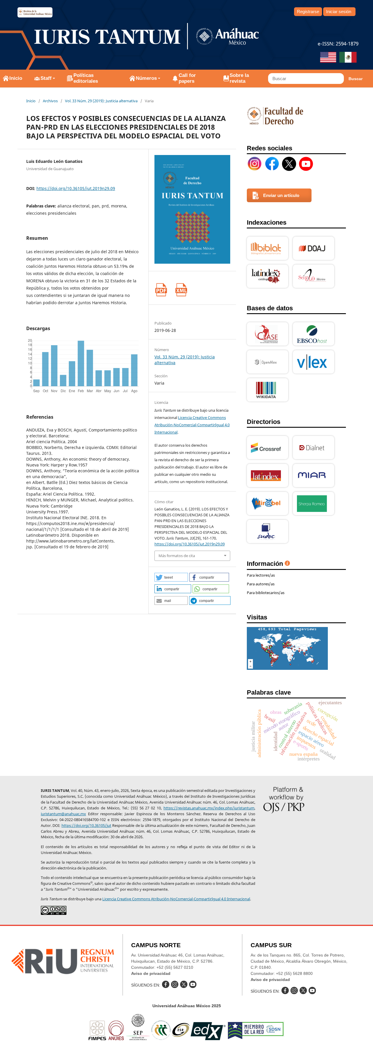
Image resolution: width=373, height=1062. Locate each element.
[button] (171, 577)
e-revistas (34, 12)
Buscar (356, 78)
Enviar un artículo (281, 195)
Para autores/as (261, 584)
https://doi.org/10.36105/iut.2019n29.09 (75, 188)
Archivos (50, 100)
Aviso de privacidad (150, 973)
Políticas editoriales (85, 78)
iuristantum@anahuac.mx (63, 813)
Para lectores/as (261, 575)
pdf (161, 289)
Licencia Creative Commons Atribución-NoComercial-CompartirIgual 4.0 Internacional (192, 425)
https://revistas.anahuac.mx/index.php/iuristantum (208, 808)
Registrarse (308, 11)
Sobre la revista (239, 78)
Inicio (15, 78)
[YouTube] (306, 163)
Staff (46, 78)
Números (146, 78)
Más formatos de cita (177, 555)
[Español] (348, 58)
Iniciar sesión (338, 11)
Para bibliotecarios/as (265, 592)
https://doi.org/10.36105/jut (86, 825)
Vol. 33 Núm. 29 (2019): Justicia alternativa (101, 100)
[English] (328, 58)
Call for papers (187, 78)
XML (181, 289)
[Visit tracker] (287, 668)
